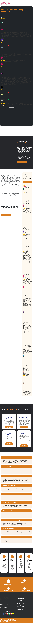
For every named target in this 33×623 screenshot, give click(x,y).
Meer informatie (9, 427)
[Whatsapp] (9, 614)
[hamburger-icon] (31, 4)
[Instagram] (5, 614)
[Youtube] (7, 614)
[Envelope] (11, 614)
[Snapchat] (13, 614)
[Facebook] (3, 614)
